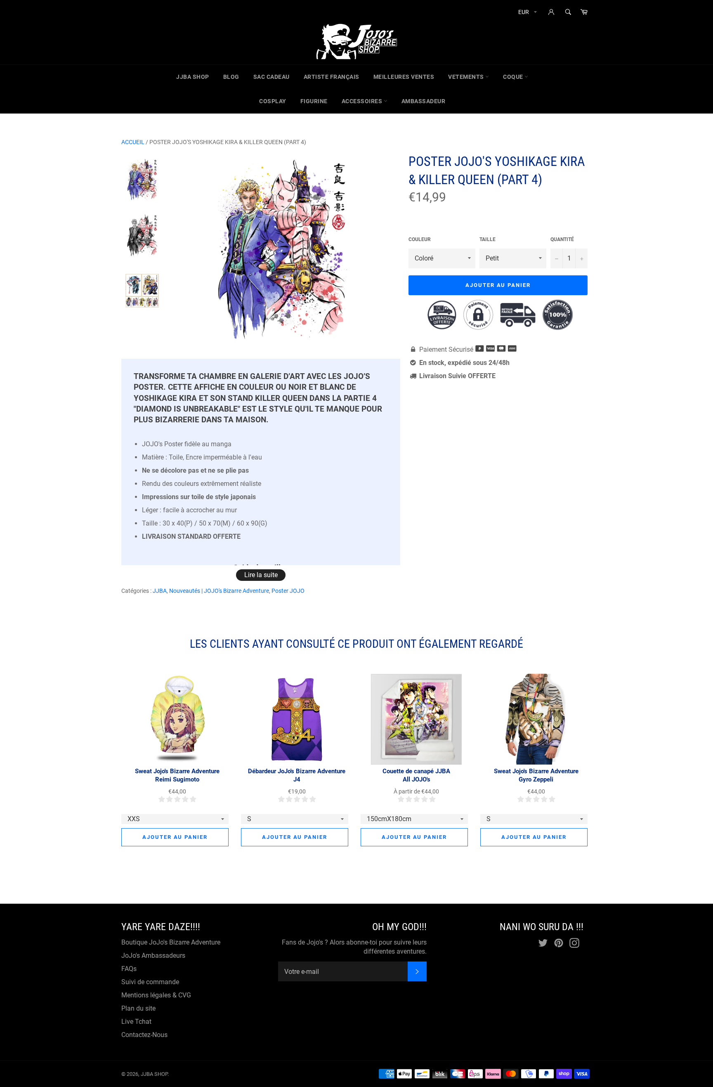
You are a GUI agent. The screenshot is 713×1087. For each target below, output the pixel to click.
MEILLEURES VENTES (403, 76)
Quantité (562, 239)
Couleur (419, 239)
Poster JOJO (288, 590)
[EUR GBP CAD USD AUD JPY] (526, 13)
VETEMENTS (466, 76)
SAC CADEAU (271, 76)
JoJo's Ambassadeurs (153, 955)
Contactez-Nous (144, 1035)
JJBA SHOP (192, 76)
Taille (487, 239)
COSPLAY (272, 101)
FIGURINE (314, 101)
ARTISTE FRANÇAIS (331, 76)
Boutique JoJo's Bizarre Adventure (170, 942)
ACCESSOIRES (363, 101)
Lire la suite (261, 575)
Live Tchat (136, 1021)
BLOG (231, 76)
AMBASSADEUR (423, 101)
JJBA (160, 590)
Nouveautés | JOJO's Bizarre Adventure (219, 590)
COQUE (513, 76)
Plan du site (138, 1008)
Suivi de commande (150, 982)
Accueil (132, 142)
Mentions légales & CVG (156, 995)
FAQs (129, 969)
